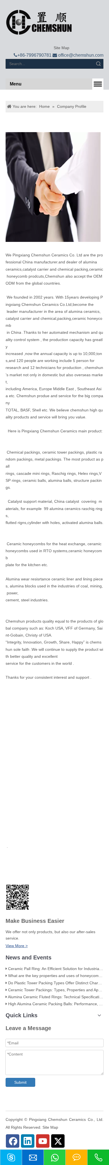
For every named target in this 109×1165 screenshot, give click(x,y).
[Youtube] (42, 1141)
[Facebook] (12, 1141)
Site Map (61, 48)
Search (98, 63)
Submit (20, 1082)
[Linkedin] (27, 1141)
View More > (17, 946)
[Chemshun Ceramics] (39, 22)
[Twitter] (58, 1141)
